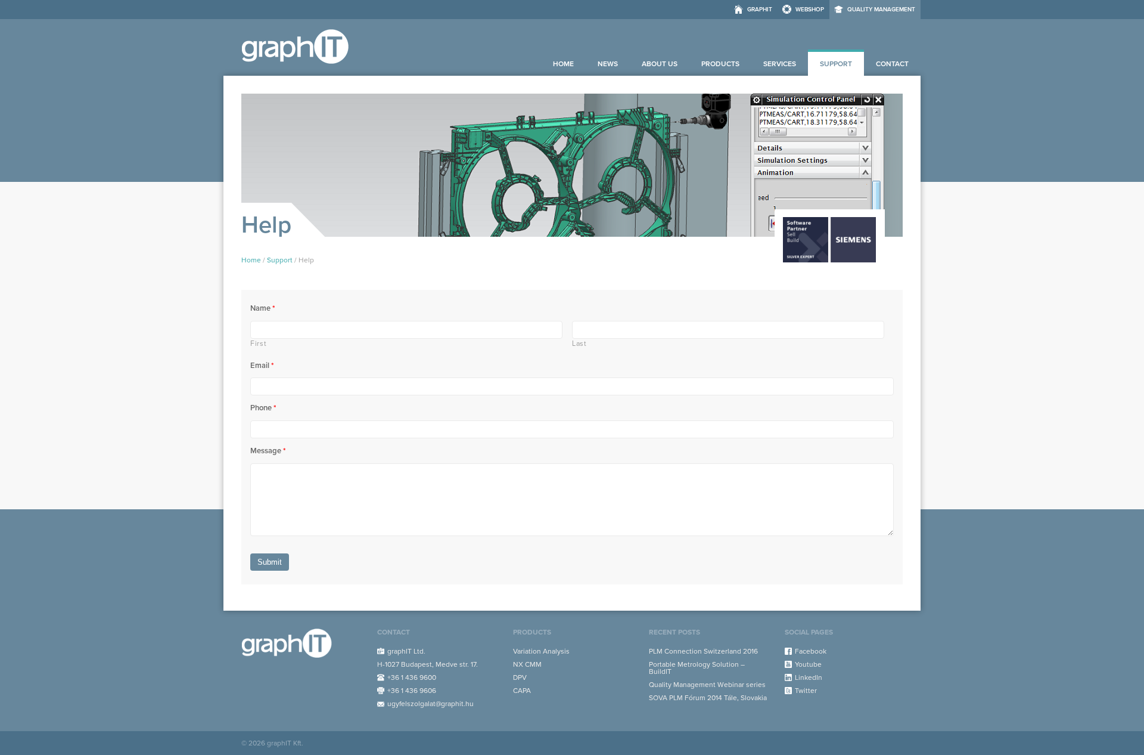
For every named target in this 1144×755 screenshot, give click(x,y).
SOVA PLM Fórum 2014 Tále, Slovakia (708, 697)
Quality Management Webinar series (707, 684)
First (258, 343)
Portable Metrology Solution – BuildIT (697, 668)
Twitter (806, 690)
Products (720, 64)
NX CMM (527, 664)
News (608, 64)
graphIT (759, 9)
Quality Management (881, 9)
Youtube (808, 664)
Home (563, 64)
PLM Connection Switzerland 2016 (703, 651)
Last (579, 343)
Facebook (810, 651)
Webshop (809, 9)
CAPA (522, 690)
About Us (659, 64)
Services (779, 64)
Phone (263, 408)
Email (262, 365)
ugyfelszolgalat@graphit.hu (430, 703)
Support (836, 64)
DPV (520, 677)
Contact (892, 64)
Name (262, 308)
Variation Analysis (541, 651)
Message (268, 451)
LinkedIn (808, 677)
